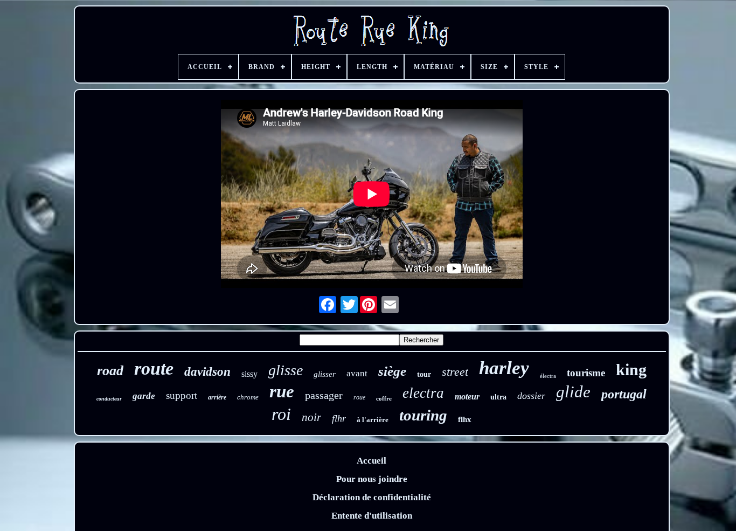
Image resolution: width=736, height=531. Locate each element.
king (631, 369)
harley (504, 367)
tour (424, 374)
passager (324, 395)
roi (281, 414)
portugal (624, 394)
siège (392, 371)
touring (423, 415)
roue (359, 397)
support (181, 395)
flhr (339, 418)
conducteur (109, 399)
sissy (249, 373)
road (110, 370)
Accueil (371, 461)
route (153, 368)
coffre (384, 398)
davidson (207, 371)
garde (144, 396)
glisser (325, 374)
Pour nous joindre (371, 479)
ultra (498, 397)
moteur (467, 396)
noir (311, 417)
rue (281, 391)
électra (548, 376)
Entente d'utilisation (371, 516)
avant (356, 373)
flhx (464, 419)
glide (573, 391)
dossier (531, 395)
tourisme (586, 372)
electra (423, 393)
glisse (285, 370)
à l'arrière (372, 420)
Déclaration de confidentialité (372, 497)
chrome (248, 397)
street (455, 371)
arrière (217, 397)
